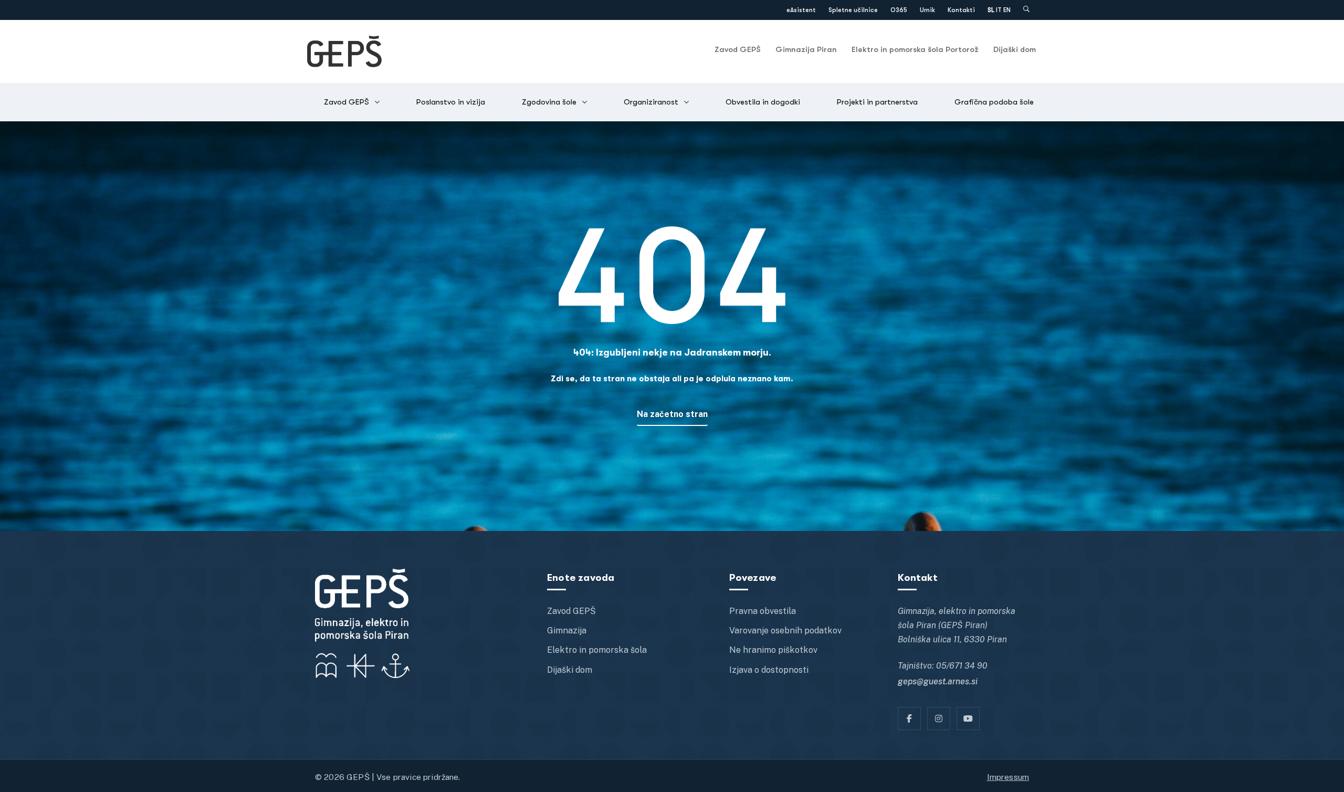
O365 (898, 10)
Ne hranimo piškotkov (773, 650)
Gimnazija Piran (806, 49)
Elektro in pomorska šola (597, 650)
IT (999, 10)
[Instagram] (938, 718)
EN (1007, 10)
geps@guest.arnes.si (938, 681)
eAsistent (801, 10)
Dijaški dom (1014, 49)
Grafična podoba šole (994, 102)
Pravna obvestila (762, 611)
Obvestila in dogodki (763, 102)
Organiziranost (651, 102)
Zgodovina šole (549, 102)
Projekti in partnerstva (877, 102)
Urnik (927, 10)
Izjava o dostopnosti (768, 670)
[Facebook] (909, 718)
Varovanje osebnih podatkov (785, 630)
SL (991, 10)
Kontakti (961, 10)
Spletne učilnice (853, 10)
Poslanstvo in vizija (450, 102)
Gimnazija (566, 630)
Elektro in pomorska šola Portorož (915, 49)
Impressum (1008, 776)
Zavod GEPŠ (738, 49)
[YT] (968, 718)
